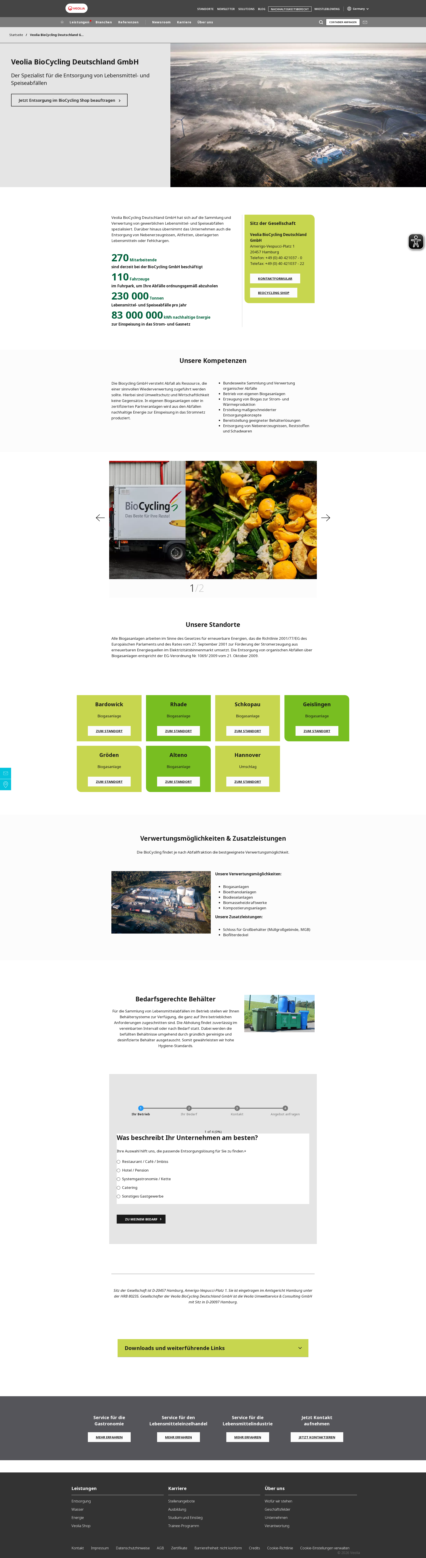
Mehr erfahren (109, 1437)
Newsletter (226, 9)
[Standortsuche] (5, 784)
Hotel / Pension (135, 1170)
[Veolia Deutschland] (76, 8)
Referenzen (128, 22)
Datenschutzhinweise (133, 1548)
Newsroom (161, 22)
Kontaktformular (275, 278)
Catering (129, 1187)
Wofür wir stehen (278, 1501)
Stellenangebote (181, 1501)
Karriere (184, 22)
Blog (261, 9)
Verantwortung (277, 1525)
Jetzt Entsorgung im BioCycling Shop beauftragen (67, 100)
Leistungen (79, 22)
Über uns (205, 22)
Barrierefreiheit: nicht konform (218, 1548)
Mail (364, 22)
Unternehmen (276, 1517)
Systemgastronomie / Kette (146, 1178)
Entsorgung (81, 1501)
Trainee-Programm (183, 1525)
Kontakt (77, 1548)
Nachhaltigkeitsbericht (290, 9)
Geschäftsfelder (277, 1509)
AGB (160, 1548)
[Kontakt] (5, 773)
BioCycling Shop (273, 292)
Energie (77, 1517)
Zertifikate (179, 1548)
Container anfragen (343, 22)
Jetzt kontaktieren (317, 1437)
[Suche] (321, 22)
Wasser (77, 1509)
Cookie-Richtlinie (280, 1548)
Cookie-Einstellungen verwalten (324, 1548)
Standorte (205, 9)
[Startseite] (62, 22)
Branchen (104, 22)
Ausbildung (177, 1509)
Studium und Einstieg (185, 1517)
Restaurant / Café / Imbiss (145, 1161)
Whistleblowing (327, 9)
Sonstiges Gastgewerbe (143, 1196)
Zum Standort (109, 731)
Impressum (100, 1548)
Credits (254, 1548)
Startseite (16, 35)
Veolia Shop (81, 1525)
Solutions (246, 9)
